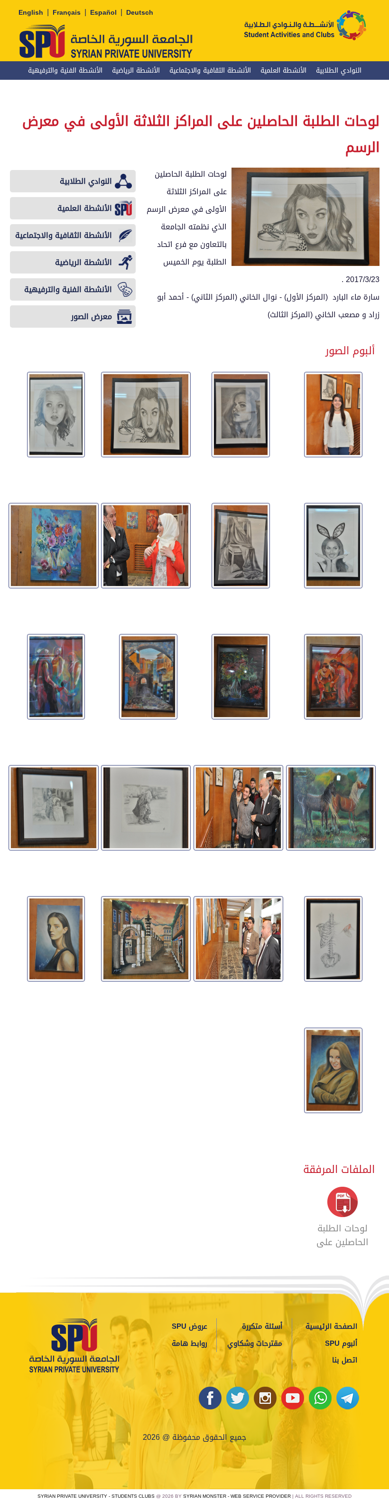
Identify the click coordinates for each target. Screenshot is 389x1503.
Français (67, 12)
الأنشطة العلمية (283, 70)
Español (103, 12)
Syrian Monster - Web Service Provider (237, 1496)
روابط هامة (189, 1343)
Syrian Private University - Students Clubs (96, 1496)
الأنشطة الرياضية (136, 70)
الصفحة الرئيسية (331, 1326)
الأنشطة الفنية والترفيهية (65, 70)
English (31, 12)
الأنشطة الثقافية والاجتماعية (210, 70)
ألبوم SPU (341, 1343)
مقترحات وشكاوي (254, 1343)
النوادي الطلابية (338, 70)
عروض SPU (189, 1326)
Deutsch (139, 12)
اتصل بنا (344, 1360)
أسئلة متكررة (262, 1326)
